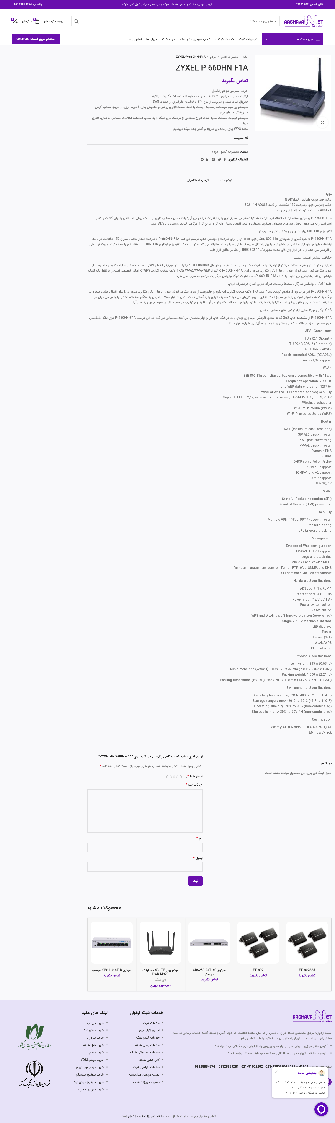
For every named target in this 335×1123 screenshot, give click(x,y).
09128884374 (23, 4)
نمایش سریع (289, 939)
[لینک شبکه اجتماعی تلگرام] (202, 159)
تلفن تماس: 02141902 (309, 4)
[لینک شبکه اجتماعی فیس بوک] (224, 159)
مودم (212, 57)
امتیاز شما (195, 776)
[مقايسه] (289, 929)
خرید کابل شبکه (93, 1045)
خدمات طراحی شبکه (146, 1067)
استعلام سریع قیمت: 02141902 (35, 39)
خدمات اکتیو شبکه (148, 1037)
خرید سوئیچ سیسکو (90, 1074)
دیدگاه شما (194, 785)
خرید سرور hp (94, 1037)
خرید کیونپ (95, 1023)
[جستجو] (76, 21)
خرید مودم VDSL (92, 1060)
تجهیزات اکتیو (229, 57)
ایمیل (198, 858)
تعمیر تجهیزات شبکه (146, 1082)
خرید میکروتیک (93, 1030)
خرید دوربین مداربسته (89, 1089)
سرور (183, 4)
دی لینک (160, 979)
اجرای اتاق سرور (149, 1030)
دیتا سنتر (155, 4)
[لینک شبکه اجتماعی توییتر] (219, 159)
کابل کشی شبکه (131, 4)
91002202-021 (252, 1066)
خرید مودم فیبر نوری (90, 1067)
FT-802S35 (307, 970)
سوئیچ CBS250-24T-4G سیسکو (209, 972)
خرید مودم (96, 1052)
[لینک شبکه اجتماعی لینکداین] (208, 159)
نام (199, 838)
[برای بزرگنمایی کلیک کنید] (322, 122)
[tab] (226, 178)
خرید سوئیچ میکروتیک (88, 1082)
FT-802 (258, 970)
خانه (245, 57)
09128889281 (228, 1066)
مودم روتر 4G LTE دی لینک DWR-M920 (160, 972)
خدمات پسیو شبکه (147, 1045)
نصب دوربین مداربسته (144, 1074)
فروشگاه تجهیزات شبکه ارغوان (147, 1116)
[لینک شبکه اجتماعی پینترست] (213, 159)
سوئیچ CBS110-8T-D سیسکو (111, 970)
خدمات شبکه (170, 4)
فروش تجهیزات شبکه (200, 4)
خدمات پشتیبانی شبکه (145, 1052)
